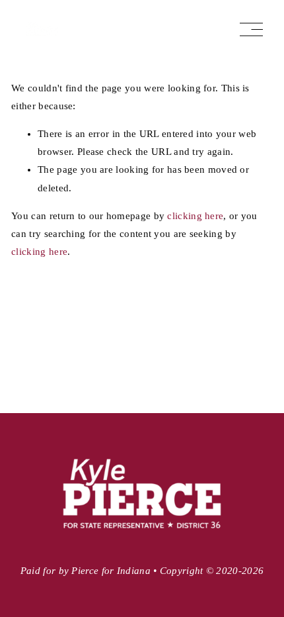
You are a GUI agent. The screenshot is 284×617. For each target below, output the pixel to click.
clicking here (195, 216)
